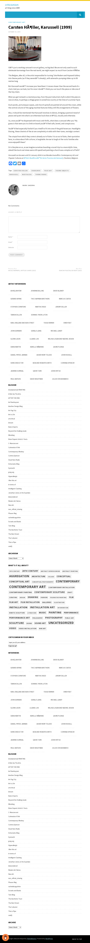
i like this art (12, 480)
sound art (40, 623)
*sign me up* (13, 646)
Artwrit (10, 423)
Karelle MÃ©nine (37, 347)
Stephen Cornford (18, 307)
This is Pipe (12, 542)
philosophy (37, 618)
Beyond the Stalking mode (17, 431)
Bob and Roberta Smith (42, 363)
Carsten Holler (21, 170)
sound (29, 623)
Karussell (13, 174)
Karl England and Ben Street (22, 323)
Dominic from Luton (39, 315)
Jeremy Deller (61, 307)
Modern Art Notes (14, 501)
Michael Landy (56, 331)
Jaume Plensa (58, 347)
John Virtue (56, 371)
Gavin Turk (37, 371)
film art (13, 602)
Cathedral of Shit (14, 447)
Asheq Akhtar (16, 291)
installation (18, 607)
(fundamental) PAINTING (16, 390)
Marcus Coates (65, 299)
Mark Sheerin (29, 185)
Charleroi (35, 170)
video (12, 628)
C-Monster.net (13, 443)
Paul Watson (16, 379)
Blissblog (11, 435)
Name (10, 237)
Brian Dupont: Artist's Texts (17, 439)
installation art (42, 607)
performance (71, 612)
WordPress (49, 939)
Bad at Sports (13, 427)
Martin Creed (40, 307)
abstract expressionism (50, 571)
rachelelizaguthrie (14, 517)
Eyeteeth (11, 468)
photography (53, 617)
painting (55, 612)
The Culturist (12, 538)
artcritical (11, 419)
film (71, 597)
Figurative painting (58, 597)
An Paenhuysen (13, 402)
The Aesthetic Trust (15, 530)
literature (31, 613)
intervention (63, 607)
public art (69, 618)
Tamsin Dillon (16, 315)
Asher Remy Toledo (44, 355)
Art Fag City (12, 410)
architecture (38, 576)
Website (11, 247)
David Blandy (58, 291)
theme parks (41, 174)
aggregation (19, 576)
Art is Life (11, 414)
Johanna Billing (37, 291)
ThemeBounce (31, 939)
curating (13, 597)
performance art (19, 618)
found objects (62, 170)
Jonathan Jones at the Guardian (19, 493)
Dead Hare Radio (14, 460)
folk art (48, 170)
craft (69, 592)
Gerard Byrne (16, 299)
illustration (59, 602)
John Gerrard (16, 331)
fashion (44, 597)
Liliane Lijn (34, 339)
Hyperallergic (12, 476)
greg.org (11, 472)
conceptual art (19, 581)
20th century (30, 571)
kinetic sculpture (17, 613)
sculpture (16, 623)
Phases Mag (12, 513)
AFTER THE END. (14, 398)
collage (51, 576)
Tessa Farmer (49, 323)
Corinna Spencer (67, 363)
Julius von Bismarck (60, 379)
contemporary (68, 581)
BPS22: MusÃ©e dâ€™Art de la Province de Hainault (43, 158)
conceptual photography (42, 582)
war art (42, 628)
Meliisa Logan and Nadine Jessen (61, 339)
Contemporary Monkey (16, 452)
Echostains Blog (13, 464)
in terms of (12, 485)
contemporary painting (20, 592)
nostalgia (27, 174)
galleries (46, 602)
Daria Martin (16, 347)
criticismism (12, 4)
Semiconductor (17, 363)
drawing (33, 597)
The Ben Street (13, 534)
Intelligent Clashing (15, 489)
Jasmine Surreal (17, 371)
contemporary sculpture (49, 592)
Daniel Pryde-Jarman (19, 355)
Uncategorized (61, 623)
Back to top (77, 939)
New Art (11, 505)
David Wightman (36, 379)
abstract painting (70, 571)
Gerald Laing (36, 331)
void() (10, 546)
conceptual (64, 576)
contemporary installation (62, 587)
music (42, 612)
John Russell (66, 355)
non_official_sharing (15, 509)
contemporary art (16, 22)
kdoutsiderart (13, 497)
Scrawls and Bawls (14, 522)
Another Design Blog (15, 406)
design (22, 597)
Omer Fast (67, 323)
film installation (30, 602)
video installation (27, 628)
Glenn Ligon (15, 339)
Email (10, 242)
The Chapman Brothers (40, 299)
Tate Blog (11, 526)
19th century (14, 571)
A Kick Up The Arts (14, 394)
